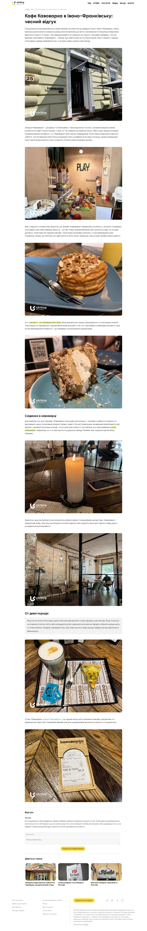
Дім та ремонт (48, 907)
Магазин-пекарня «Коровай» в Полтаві (104, 884)
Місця (123, 3)
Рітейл (96, 3)
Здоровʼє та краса (49, 914)
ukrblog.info (88, 921)
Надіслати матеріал (84, 900)
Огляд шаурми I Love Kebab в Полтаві (71, 884)
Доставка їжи (17, 907)
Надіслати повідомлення (73, 849)
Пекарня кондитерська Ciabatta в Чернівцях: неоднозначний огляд (40, 884)
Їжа (89, 3)
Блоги (131, 3)
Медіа (115, 3)
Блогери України (18, 910)
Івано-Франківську (52, 719)
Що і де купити (17, 900)
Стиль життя (47, 910)
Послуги (106, 3)
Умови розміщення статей (52, 900)
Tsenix (86, 924)
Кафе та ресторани (19, 903)
